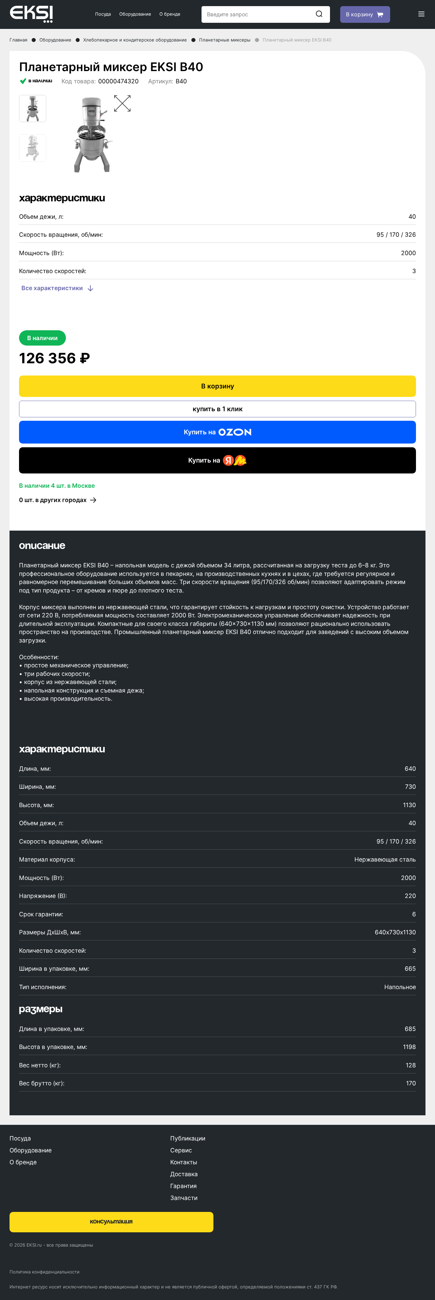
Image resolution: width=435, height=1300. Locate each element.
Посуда (103, 14)
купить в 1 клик (218, 409)
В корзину (217, 386)
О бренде (169, 14)
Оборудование (135, 14)
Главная (18, 40)
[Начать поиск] (319, 14)
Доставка (184, 1174)
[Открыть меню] (421, 14)
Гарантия (183, 1185)
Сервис (181, 1150)
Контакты (183, 1162)
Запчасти (183, 1197)
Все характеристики (52, 287)
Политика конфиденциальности (45, 1271)
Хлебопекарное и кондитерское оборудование (135, 40)
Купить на (200, 432)
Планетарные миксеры (224, 40)
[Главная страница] (42, 14)
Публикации (187, 1138)
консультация (111, 1222)
